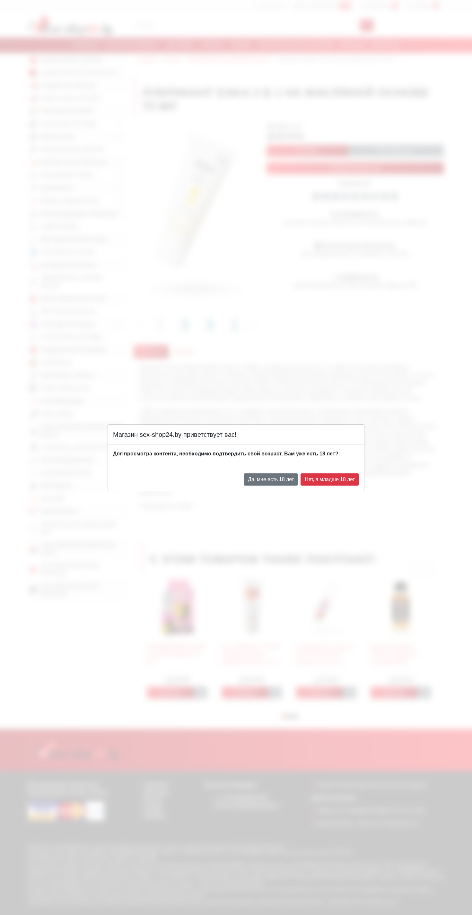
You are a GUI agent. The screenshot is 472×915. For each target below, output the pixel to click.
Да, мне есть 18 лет (271, 479)
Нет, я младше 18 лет (330, 479)
